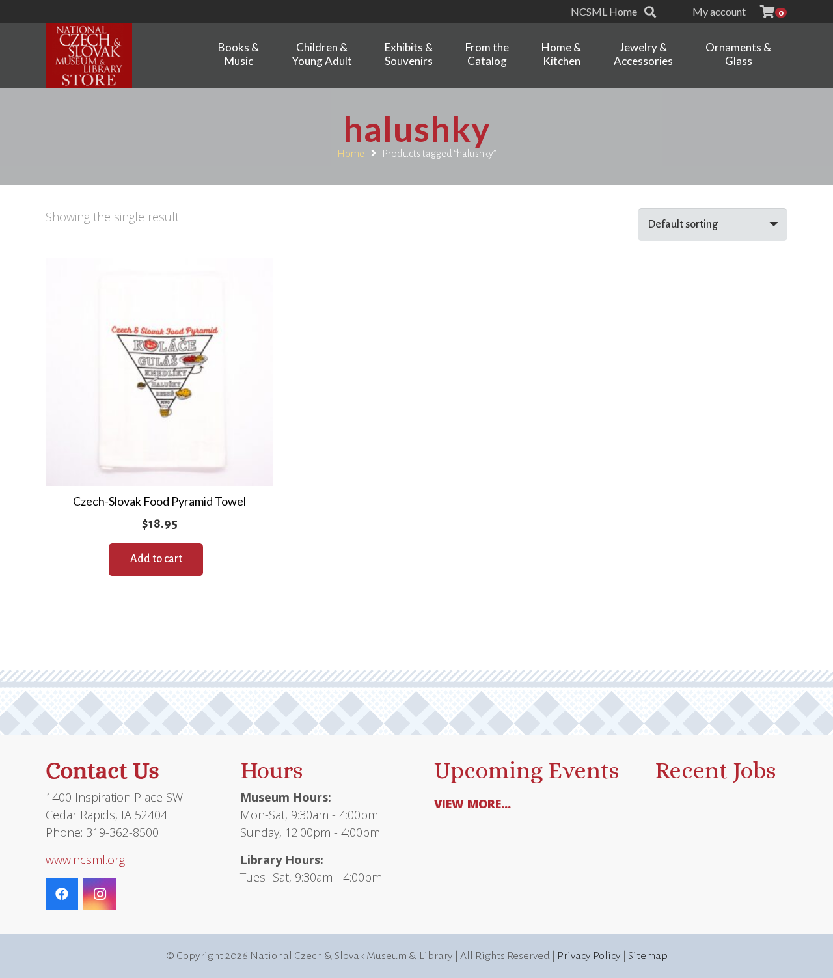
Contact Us (102, 770)
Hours (271, 770)
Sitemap (648, 956)
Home (350, 153)
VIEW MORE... (472, 803)
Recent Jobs (715, 770)
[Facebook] (62, 894)
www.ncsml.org (85, 859)
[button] (650, 12)
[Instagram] (99, 894)
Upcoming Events (526, 770)
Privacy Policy (589, 956)
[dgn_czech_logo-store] (89, 55)
